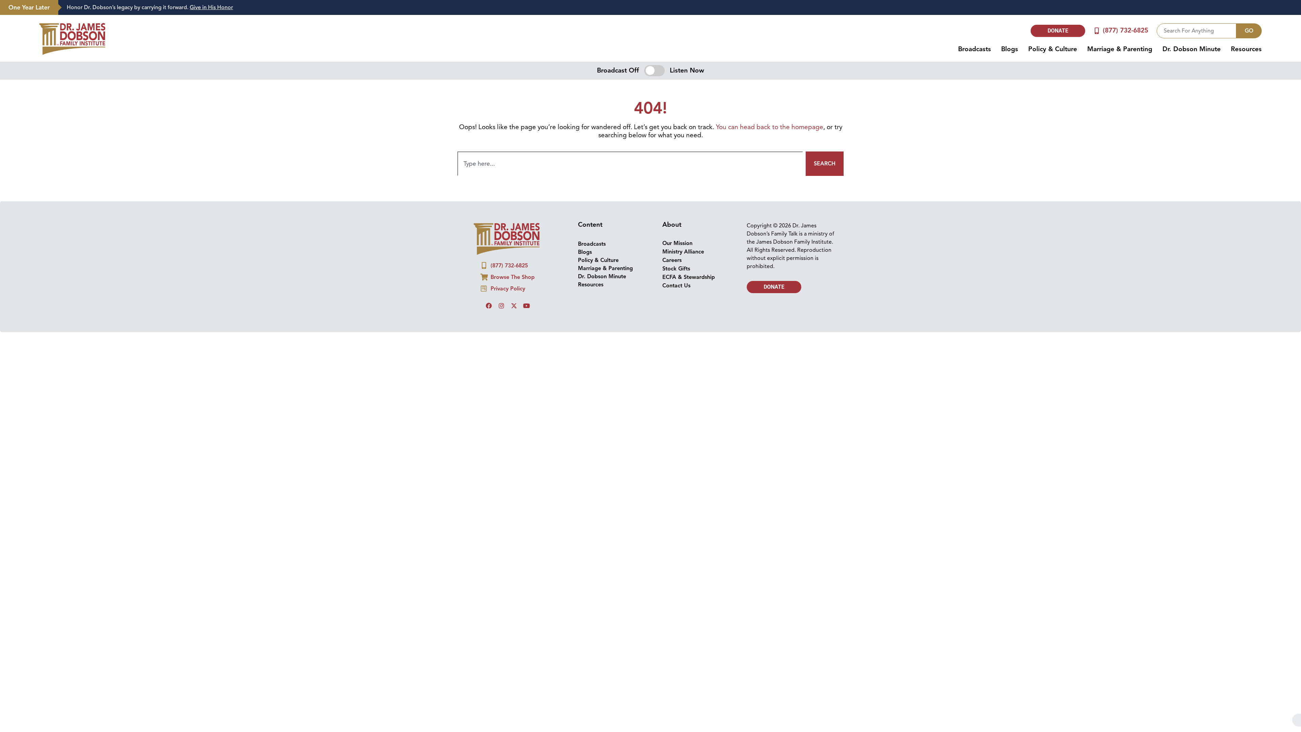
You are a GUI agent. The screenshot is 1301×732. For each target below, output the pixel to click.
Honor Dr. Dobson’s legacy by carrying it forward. (150, 7)
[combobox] (1196, 30)
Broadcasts (974, 49)
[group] (676, 7)
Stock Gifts (676, 268)
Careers (672, 260)
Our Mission (677, 243)
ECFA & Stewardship (688, 277)
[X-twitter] (514, 306)
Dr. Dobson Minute (1191, 49)
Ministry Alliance (683, 251)
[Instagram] (501, 306)
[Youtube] (526, 306)
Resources (1246, 49)
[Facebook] (489, 306)
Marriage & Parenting (1119, 49)
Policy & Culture (1052, 49)
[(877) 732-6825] (1097, 30)
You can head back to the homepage (769, 127)
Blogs (1009, 49)
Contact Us (676, 285)
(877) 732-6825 (1125, 30)
